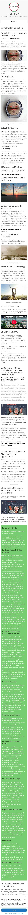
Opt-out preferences (8, 913)
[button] (26, 896)
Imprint (22, 913)
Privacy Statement (16, 913)
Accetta (14, 910)
